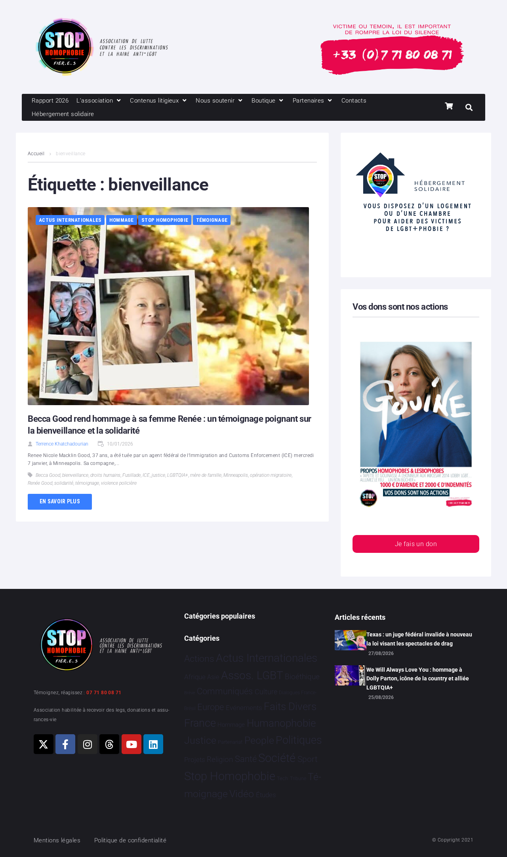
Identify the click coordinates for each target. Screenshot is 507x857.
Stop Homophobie (164, 220)
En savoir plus (60, 501)
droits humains (105, 475)
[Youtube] (131, 744)
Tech (282, 778)
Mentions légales (57, 840)
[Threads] (109, 744)
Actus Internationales (70, 220)
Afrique (195, 677)
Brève (189, 692)
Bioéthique (302, 676)
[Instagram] (87, 744)
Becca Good (48, 475)
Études (266, 795)
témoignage (87, 483)
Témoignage (212, 220)
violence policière (119, 483)
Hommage (121, 220)
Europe (210, 707)
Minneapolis (235, 475)
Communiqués (225, 691)
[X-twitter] (43, 744)
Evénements (244, 708)
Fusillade (131, 475)
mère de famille (205, 475)
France (200, 723)
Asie (213, 677)
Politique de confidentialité (130, 840)
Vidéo (241, 794)
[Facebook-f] (65, 744)
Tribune (298, 778)
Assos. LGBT (252, 675)
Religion (220, 759)
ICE (146, 475)
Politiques (299, 740)
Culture (266, 692)
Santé (246, 759)
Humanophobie (281, 723)
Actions (199, 658)
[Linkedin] (153, 744)
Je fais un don (416, 544)
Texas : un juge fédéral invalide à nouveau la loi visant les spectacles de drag (419, 638)
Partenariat (230, 742)
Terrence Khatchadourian (62, 444)
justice (158, 475)
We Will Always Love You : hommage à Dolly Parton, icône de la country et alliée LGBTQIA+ (417, 679)
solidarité (63, 483)
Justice (200, 740)
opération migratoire (271, 475)
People (259, 740)
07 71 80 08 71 (103, 692)
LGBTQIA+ (177, 475)
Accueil (36, 153)
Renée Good (40, 483)
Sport (307, 759)
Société (276, 758)
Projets (194, 760)
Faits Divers (290, 706)
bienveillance (75, 475)
